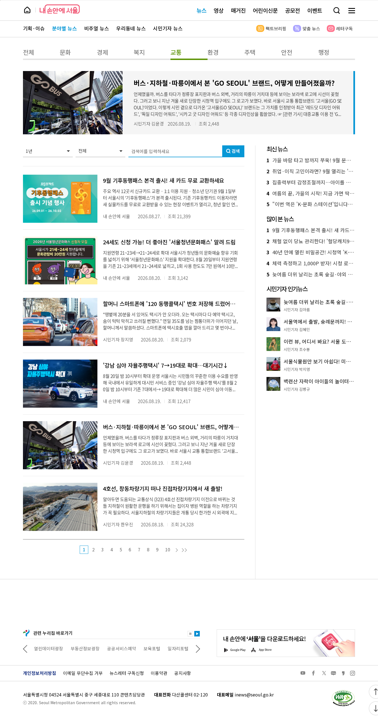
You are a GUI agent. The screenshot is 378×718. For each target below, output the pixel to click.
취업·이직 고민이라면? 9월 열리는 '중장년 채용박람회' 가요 (310, 171)
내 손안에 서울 (60, 9)
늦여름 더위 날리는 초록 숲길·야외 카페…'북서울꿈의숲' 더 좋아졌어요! (310, 274)
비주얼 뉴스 (96, 28)
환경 (213, 52)
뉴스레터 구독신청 (127, 673)
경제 (102, 52)
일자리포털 (178, 648)
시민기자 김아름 (297, 309)
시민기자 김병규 (297, 389)
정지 (190, 633)
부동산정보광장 (85, 648)
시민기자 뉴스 (168, 28)
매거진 (238, 10)
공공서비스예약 (121, 648)
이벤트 (314, 10)
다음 (177, 550)
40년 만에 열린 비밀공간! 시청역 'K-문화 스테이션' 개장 (310, 252)
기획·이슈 (34, 28)
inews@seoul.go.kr (254, 694)
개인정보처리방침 (39, 673)
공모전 (292, 10)
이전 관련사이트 (25, 648)
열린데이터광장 (48, 648)
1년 (29, 151)
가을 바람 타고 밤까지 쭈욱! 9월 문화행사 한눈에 (310, 160)
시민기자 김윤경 (149, 123)
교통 (176, 52)
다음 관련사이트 (198, 648)
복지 (139, 52)
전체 (28, 52)
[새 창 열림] (343, 691)
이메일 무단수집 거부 (83, 673)
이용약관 (159, 673)
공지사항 (182, 673)
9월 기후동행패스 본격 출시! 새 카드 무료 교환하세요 (310, 230)
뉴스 (201, 10)
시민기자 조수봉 (297, 349)
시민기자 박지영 (297, 369)
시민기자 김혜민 (297, 329)
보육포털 (152, 648)
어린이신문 (265, 10)
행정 (323, 52)
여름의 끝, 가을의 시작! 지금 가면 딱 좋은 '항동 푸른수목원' (310, 193)
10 (167, 549)
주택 (249, 52)
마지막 (184, 550)
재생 (197, 633)
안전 (286, 52)
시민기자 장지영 (118, 339)
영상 (219, 10)
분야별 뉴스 (64, 28)
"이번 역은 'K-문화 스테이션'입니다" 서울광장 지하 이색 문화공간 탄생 (310, 204)
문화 (65, 52)
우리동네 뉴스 (131, 28)
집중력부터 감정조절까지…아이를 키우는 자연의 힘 (310, 182)
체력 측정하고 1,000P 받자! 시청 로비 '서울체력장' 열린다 (310, 263)
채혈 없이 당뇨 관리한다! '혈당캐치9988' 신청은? (310, 241)
